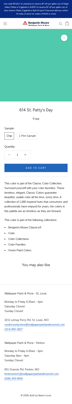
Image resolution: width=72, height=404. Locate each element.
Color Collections (18, 238)
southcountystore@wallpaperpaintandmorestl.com (34, 324)
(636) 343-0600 (13, 378)
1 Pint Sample (27, 135)
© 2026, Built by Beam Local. (36, 395)
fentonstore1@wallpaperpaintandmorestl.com (31, 373)
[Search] (60, 23)
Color (11, 233)
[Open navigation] (5, 23)
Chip (9, 135)
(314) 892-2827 (13, 329)
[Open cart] (67, 23)
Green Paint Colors (19, 250)
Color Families (17, 244)
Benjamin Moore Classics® (24, 227)
